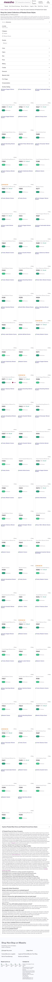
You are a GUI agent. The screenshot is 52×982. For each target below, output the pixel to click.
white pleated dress (16, 854)
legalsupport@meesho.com (28, 977)
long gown (13, 842)
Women (6, 9)
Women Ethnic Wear (14, 9)
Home (2, 9)
